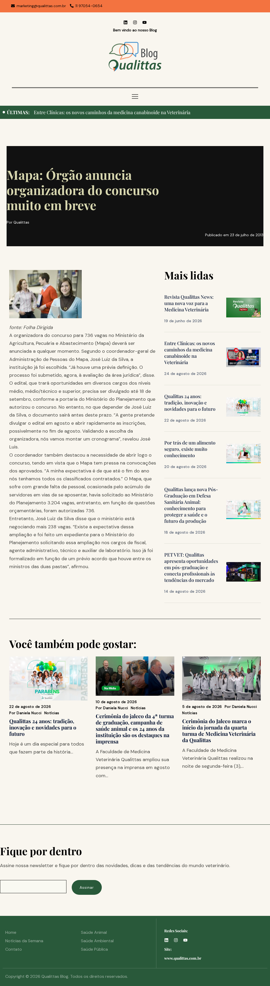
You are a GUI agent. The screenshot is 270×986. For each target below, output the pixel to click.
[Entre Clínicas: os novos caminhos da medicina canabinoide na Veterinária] (243, 357)
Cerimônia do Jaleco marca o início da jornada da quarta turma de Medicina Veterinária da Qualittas (218, 730)
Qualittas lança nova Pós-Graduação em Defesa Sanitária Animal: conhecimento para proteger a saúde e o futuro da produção (191, 505)
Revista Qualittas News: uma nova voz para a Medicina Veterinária (189, 303)
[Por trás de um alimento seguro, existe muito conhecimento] (243, 453)
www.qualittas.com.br (182, 958)
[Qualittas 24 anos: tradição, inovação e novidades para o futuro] (243, 406)
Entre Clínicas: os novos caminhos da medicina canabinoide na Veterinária (189, 352)
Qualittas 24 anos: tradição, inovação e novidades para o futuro (99, 112)
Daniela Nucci (29, 712)
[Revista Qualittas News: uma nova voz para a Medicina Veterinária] (243, 307)
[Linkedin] (125, 22)
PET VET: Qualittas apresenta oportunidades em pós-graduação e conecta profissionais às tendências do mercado (191, 567)
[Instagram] (135, 22)
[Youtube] (144, 22)
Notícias (51, 712)
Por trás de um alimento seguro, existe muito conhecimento (189, 448)
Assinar (87, 887)
